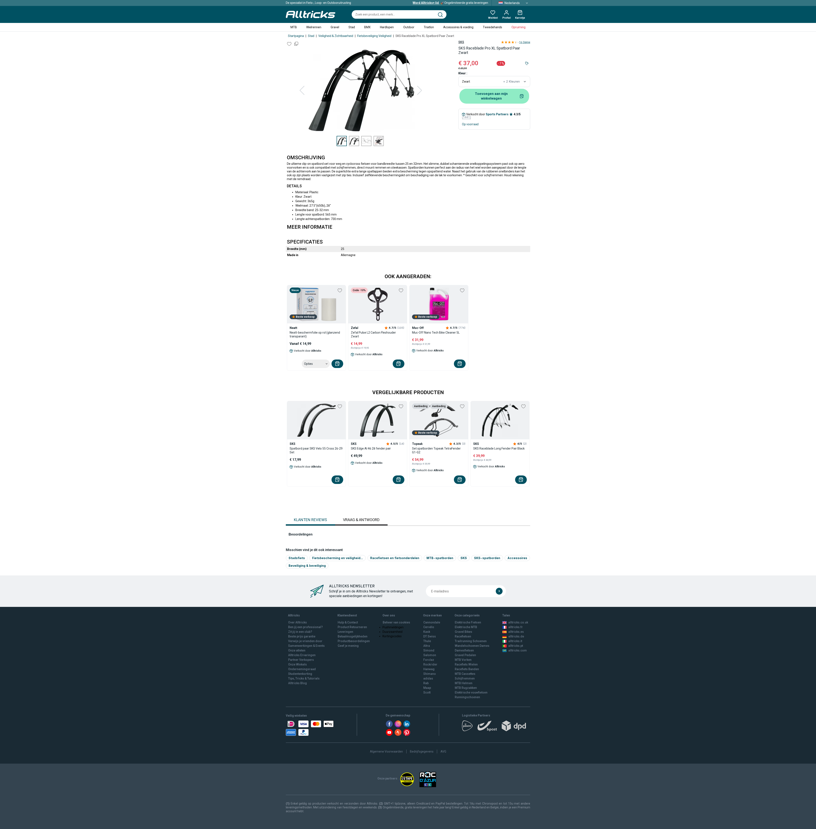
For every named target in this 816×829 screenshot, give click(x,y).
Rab (426, 683)
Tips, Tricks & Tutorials (304, 678)
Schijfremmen (465, 678)
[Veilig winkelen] (310, 728)
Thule (427, 641)
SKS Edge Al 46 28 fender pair (371, 448)
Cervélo (428, 627)
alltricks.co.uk (518, 622)
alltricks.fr (515, 627)
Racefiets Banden (467, 669)
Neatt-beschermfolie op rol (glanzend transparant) (315, 334)
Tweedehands (492, 27)
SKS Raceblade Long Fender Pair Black (499, 448)
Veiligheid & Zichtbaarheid (335, 36)
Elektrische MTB (466, 627)
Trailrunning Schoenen (471, 641)
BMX (367, 27)
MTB (293, 27)
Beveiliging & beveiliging (307, 565)
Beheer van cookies (396, 622)
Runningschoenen (467, 697)
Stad (351, 27)
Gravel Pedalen (465, 655)
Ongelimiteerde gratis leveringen (450, 2)
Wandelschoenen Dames (472, 645)
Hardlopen (387, 27)
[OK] (499, 591)
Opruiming (518, 27)
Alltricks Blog (297, 683)
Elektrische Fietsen (468, 622)
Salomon (429, 655)
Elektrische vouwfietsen (471, 692)
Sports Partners (497, 114)
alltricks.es (516, 631)
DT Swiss (429, 636)
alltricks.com (517, 650)
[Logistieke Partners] (496, 727)
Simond (428, 650)
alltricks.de (516, 636)
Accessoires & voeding (458, 27)
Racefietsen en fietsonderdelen (394, 558)
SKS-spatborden (487, 558)
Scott (427, 692)
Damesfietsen (464, 650)
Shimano (429, 673)
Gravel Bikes (463, 631)
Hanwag (429, 669)
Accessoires (517, 558)
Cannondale (431, 622)
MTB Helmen (463, 683)
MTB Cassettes (465, 673)
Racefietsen (463, 636)
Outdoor (408, 27)
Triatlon (429, 27)
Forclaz (428, 659)
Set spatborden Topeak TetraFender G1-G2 (436, 450)
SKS (461, 42)
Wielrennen (313, 27)
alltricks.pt (515, 645)
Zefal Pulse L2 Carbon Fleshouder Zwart (373, 334)
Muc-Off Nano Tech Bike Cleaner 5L (436, 332)
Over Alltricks (297, 622)
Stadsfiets (297, 558)
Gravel (335, 27)
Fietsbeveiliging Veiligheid (374, 36)
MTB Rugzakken (466, 687)
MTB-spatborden (439, 558)
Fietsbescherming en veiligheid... (337, 558)
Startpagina (296, 36)
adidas (428, 678)
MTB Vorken (463, 659)
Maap (427, 687)
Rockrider (430, 664)
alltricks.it (515, 641)
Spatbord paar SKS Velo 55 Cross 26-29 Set (316, 450)
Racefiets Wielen (466, 664)
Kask (426, 631)
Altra (426, 645)
